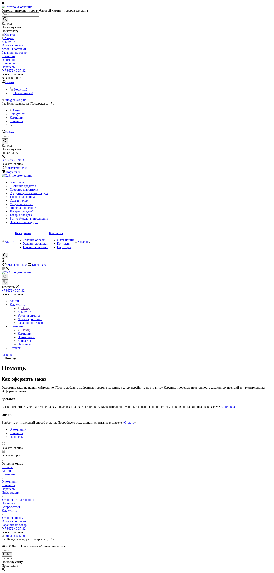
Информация (10, 492)
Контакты (8, 485)
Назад (26, 308)
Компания (24, 333)
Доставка (228, 406)
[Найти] (5, 19)
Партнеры (8, 489)
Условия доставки (14, 521)
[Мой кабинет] (3, 260)
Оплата (129, 422)
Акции (6, 470)
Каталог (7, 467)
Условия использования (18, 499)
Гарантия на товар (14, 525)
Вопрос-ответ (11, 507)
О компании (10, 481)
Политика (8, 503)
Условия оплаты (13, 517)
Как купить (25, 311)
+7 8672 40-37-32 (14, 70)
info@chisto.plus (15, 100)
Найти (6, 554)
